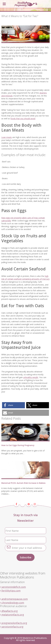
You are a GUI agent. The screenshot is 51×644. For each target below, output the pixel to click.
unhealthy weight (30, 377)
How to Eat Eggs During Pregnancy (17, 445)
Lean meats (6, 137)
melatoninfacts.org (12, 614)
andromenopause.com (14, 599)
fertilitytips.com (11, 590)
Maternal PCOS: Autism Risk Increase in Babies (23, 483)
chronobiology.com (12, 602)
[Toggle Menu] (4, 4)
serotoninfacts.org (12, 626)
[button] (13, 405)
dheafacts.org (9, 611)
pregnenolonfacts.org (14, 623)
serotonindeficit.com (13, 587)
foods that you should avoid (22, 118)
